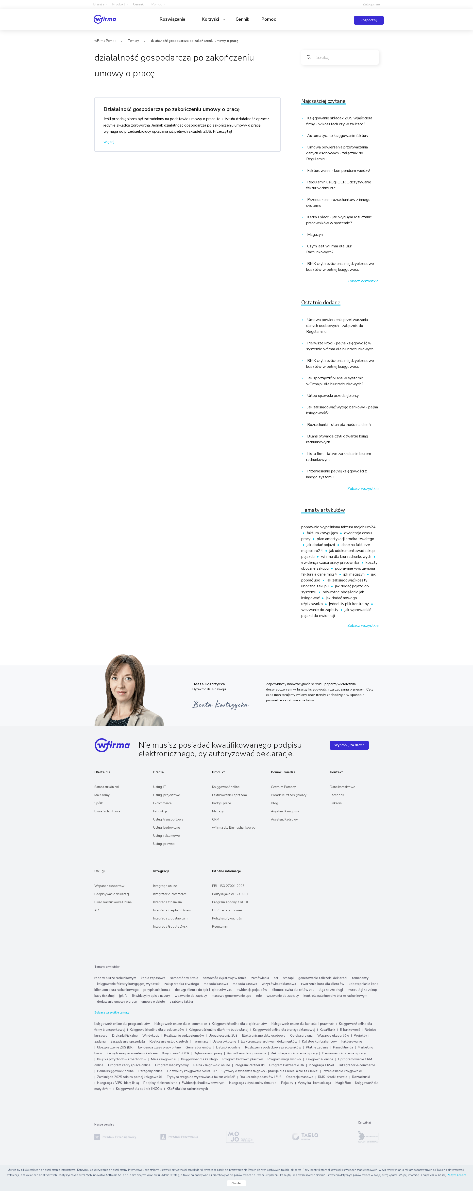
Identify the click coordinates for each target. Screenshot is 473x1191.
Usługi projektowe (166, 795)
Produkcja (160, 811)
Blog (274, 803)
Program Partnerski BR (286, 1065)
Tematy (133, 41)
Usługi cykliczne (224, 1041)
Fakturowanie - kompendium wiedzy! (338, 170)
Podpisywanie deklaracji (112, 894)
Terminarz (200, 1041)
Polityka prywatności (227, 918)
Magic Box (344, 1083)
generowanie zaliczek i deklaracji (322, 978)
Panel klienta (343, 1047)
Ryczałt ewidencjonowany (246, 1053)
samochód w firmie (184, 978)
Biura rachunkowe (107, 811)
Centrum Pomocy (283, 787)
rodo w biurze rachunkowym (115, 978)
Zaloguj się (371, 4)
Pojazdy (287, 1083)
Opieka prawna (301, 1035)
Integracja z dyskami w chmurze (252, 1083)
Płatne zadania (317, 1047)
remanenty (360, 978)
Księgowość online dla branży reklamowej (284, 1030)
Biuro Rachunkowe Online (113, 902)
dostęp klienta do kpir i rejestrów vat (203, 990)
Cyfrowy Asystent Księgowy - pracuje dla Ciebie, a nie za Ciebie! (270, 1071)
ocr (276, 978)
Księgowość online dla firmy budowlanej (218, 1030)
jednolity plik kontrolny (349, 604)
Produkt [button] (118, 4)
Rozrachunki (361, 1077)
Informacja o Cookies (227, 910)
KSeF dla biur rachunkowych (187, 1089)
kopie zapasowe (153, 978)
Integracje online (165, 886)
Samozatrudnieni (106, 787)
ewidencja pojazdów (251, 990)
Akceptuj (236, 1183)
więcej (108, 142)
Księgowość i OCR (176, 1053)
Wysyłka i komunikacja (315, 1083)
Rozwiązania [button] (173, 19)
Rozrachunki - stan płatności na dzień (338, 424)
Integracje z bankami (168, 902)
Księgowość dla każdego (199, 1059)
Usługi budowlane (166, 827)
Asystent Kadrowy (284, 819)
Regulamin (220, 926)
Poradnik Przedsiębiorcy (288, 795)
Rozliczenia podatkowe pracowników (273, 1047)
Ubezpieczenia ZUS (223, 1035)
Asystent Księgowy (285, 811)
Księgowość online (225, 787)
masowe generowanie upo (231, 996)
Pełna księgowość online (211, 1065)
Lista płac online (228, 1047)
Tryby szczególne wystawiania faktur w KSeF (201, 1077)
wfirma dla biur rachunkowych (346, 556)
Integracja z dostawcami (170, 918)
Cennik (138, 4)
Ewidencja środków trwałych (203, 1083)
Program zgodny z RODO (231, 902)
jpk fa (123, 996)
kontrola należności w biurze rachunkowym (335, 996)
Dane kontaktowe (342, 787)
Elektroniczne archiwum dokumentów (269, 1041)
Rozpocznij (368, 20)
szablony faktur (181, 1001)
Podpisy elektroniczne (160, 1083)
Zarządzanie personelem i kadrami (132, 1053)
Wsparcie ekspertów (109, 886)
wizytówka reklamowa (279, 984)
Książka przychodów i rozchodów (121, 1059)
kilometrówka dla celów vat (293, 990)
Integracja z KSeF (322, 1065)
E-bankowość (350, 1030)
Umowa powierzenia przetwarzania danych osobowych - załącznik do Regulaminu (337, 153)
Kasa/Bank (327, 1030)
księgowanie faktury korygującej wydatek (128, 984)
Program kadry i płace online (129, 1065)
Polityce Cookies (456, 1175)
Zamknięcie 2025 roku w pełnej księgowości (130, 1077)
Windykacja (150, 1035)
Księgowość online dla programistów (122, 1024)
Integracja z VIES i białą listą (118, 1083)
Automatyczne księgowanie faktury (337, 135)
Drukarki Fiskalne (125, 1035)
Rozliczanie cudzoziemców (184, 1035)
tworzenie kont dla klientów (322, 984)
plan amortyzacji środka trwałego (345, 539)
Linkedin (336, 803)
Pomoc (268, 19)
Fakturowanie (351, 1041)
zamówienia (260, 978)
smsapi (288, 978)
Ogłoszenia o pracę (208, 1053)
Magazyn (314, 234)
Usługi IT (160, 787)
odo (259, 996)
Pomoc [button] (157, 4)
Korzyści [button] (211, 19)
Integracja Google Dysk (170, 926)
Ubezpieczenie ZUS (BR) (115, 1047)
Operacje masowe (299, 1077)
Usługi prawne (163, 844)
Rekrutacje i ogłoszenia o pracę (294, 1053)
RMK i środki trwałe (332, 1077)
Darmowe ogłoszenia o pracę (344, 1053)
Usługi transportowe (168, 819)
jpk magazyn (354, 574)
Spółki (98, 803)
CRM (215, 819)
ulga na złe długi (331, 990)
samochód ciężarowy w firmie (225, 978)
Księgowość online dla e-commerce (180, 1024)
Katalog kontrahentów (319, 1041)
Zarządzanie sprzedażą (127, 1041)
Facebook (337, 795)
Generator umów (198, 1047)
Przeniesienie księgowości (342, 1071)
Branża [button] (98, 4)
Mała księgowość (163, 1059)
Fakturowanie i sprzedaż (229, 795)
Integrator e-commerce (169, 894)
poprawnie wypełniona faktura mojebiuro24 (338, 527)
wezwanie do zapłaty (320, 609)
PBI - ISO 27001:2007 (228, 886)
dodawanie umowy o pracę (117, 1001)
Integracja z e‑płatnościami (172, 910)
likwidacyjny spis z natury (151, 996)
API (96, 910)
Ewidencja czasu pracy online (159, 1047)
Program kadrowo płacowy (242, 1059)
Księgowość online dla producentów (157, 1030)
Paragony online (150, 1071)
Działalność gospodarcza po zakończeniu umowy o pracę (171, 109)
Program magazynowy (284, 1059)
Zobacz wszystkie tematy (111, 1012)
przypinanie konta (156, 990)
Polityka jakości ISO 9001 (230, 894)
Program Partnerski (250, 1065)
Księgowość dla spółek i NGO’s (139, 1089)
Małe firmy (102, 795)
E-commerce (162, 803)
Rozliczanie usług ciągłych (169, 1041)
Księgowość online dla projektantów (239, 1024)
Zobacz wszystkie (363, 281)
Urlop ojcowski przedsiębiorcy (332, 395)
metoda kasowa (216, 984)
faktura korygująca (323, 533)
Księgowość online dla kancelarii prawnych (302, 1024)
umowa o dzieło (153, 1001)
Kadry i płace (221, 803)
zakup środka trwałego (181, 984)
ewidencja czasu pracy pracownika (330, 562)
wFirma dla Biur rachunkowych (234, 827)
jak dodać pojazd (321, 544)
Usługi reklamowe (166, 836)
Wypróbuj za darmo (349, 745)
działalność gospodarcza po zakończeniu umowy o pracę (194, 41)
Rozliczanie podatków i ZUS (261, 1077)
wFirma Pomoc (105, 41)
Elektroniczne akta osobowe (264, 1035)
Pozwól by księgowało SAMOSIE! (192, 1071)
